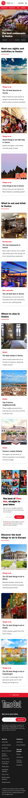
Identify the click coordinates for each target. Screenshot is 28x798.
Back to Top (15, 695)
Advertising (19, 742)
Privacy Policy (8, 523)
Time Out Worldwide (19, 761)
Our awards (5, 748)
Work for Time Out (6, 751)
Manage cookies (6, 782)
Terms (23, 521)
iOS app (18, 754)
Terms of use (5, 774)
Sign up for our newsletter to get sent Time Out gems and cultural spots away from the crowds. (13, 510)
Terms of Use (5, 726)
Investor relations (6, 745)
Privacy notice (5, 759)
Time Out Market (20, 745)
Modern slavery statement (6, 778)
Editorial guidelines (4, 755)
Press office (5, 742)
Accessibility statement (5, 770)
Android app (19, 757)
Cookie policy (5, 766)
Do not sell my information (5, 762)
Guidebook (19, 765)
